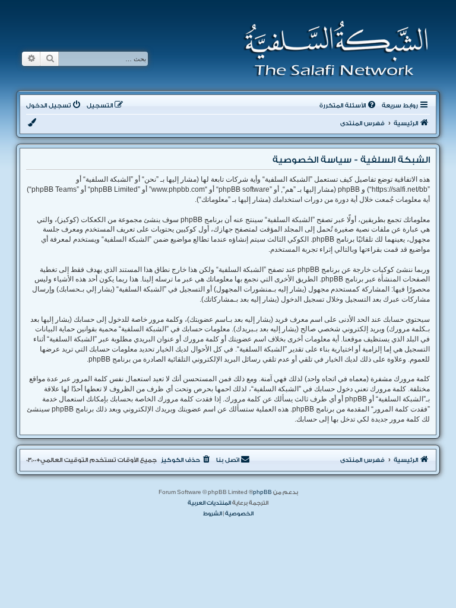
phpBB (262, 492)
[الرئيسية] (332, 48)
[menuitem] (348, 106)
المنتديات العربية (209, 503)
